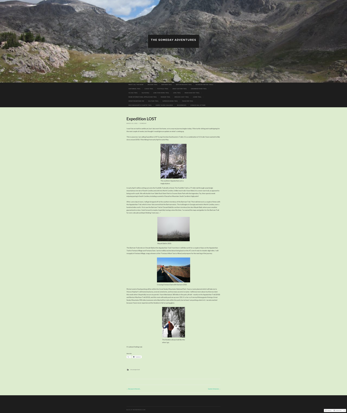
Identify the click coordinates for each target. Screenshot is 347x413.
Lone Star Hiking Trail (161, 93)
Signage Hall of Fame (197, 105)
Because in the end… (134, 389)
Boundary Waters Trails (204, 84)
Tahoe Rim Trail (187, 101)
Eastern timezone (214, 389)
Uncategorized (135, 369)
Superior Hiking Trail (170, 101)
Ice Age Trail (133, 93)
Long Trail (177, 93)
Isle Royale (145, 93)
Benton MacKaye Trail (184, 84)
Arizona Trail (153, 84)
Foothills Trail (162, 88)
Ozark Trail (197, 97)
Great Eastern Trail (179, 88)
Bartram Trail (166, 84)
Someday (143, 123)
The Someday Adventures (173, 39)
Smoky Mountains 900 (136, 101)
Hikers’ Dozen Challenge (164, 105)
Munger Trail (165, 97)
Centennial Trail (134, 88)
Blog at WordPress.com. (136, 409)
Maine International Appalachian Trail (142, 97)
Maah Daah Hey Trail (192, 93)
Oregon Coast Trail (181, 97)
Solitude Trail (153, 101)
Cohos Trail (148, 88)
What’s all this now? (136, 84)
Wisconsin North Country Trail (140, 105)
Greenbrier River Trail (199, 88)
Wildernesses (181, 105)
